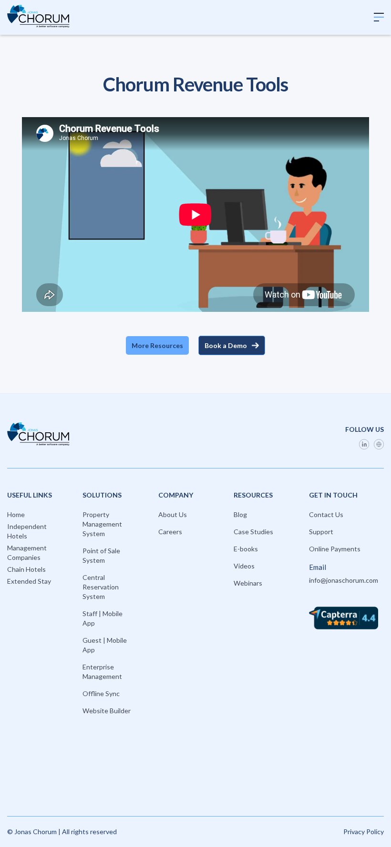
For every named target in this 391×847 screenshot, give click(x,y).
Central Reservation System (100, 586)
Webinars (248, 583)
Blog (240, 514)
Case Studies (253, 532)
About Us (172, 514)
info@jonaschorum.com (343, 580)
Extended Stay (29, 581)
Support (321, 532)
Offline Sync (101, 693)
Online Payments (334, 549)
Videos (244, 566)
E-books (246, 549)
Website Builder (106, 711)
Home (16, 514)
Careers (170, 532)
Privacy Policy (363, 831)
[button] (379, 17)
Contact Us (326, 514)
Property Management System (102, 524)
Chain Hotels (26, 569)
